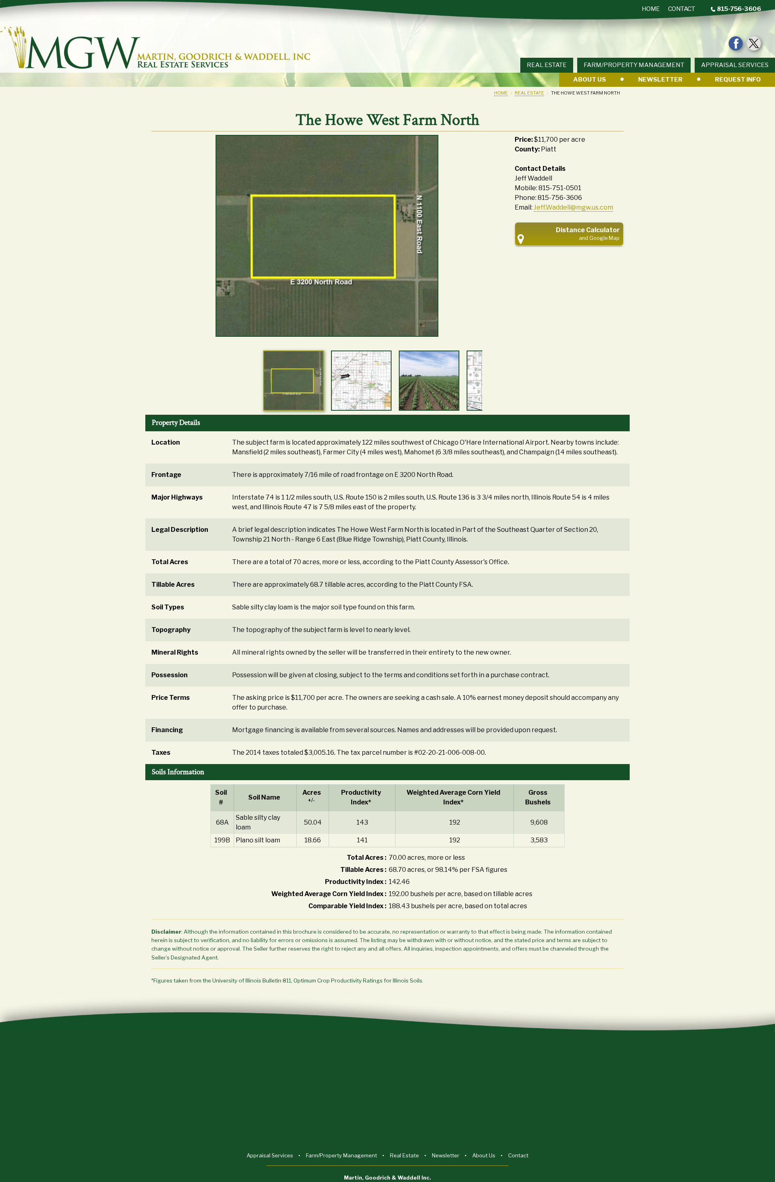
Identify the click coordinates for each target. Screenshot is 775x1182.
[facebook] (736, 43)
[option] (327, 241)
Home (501, 93)
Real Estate (529, 93)
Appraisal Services (735, 65)
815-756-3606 (739, 9)
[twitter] (754, 43)
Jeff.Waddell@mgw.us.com (573, 207)
